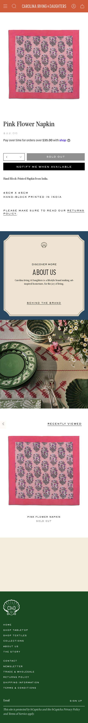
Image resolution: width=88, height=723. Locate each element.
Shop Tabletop (15, 630)
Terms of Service (17, 714)
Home (7, 625)
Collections (13, 641)
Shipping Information (21, 683)
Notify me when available (44, 167)
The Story (11, 652)
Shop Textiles (15, 636)
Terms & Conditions (19, 688)
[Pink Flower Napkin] (44, 471)
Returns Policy (16, 677)
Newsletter (13, 667)
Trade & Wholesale (19, 672)
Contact (10, 661)
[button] (14, 6)
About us (11, 647)
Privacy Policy (71, 709)
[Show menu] (5, 6)
